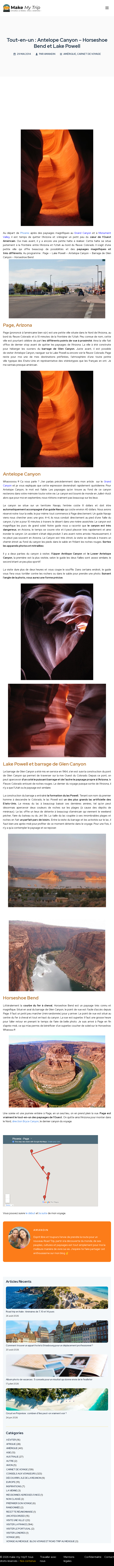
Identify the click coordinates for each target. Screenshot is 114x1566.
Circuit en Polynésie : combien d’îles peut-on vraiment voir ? (36, 1413)
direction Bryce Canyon (25, 1121)
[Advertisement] (57, 99)
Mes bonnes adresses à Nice (23, 1494)
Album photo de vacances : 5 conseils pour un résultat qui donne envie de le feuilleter (49, 1379)
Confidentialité (92, 1557)
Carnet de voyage (89, 54)
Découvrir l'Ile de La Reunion (23, 1477)
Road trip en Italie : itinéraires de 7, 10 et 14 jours (30, 1311)
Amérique (69, 54)
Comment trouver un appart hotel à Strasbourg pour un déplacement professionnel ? (49, 1345)
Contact (109, 1557)
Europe (10, 1482)
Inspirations (13, 1486)
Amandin (49, 54)
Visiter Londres (16, 1532)
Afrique (11, 1444)
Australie (12, 1456)
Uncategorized (15, 1515)
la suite (43, 1213)
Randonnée (13, 1507)
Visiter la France (16, 1524)
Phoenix (24, 233)
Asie (8, 1452)
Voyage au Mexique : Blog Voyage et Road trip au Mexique (40, 1541)
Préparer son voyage (19, 1503)
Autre (10, 1461)
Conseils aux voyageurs (21, 1473)
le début (30, 1213)
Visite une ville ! (15, 1520)
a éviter (11, 1439)
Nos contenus (28, 1561)
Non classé (13, 1499)
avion (9, 1465)
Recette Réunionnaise (19, 1511)
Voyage (10, 1537)
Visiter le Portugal (18, 1528)
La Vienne (11, 1490)
